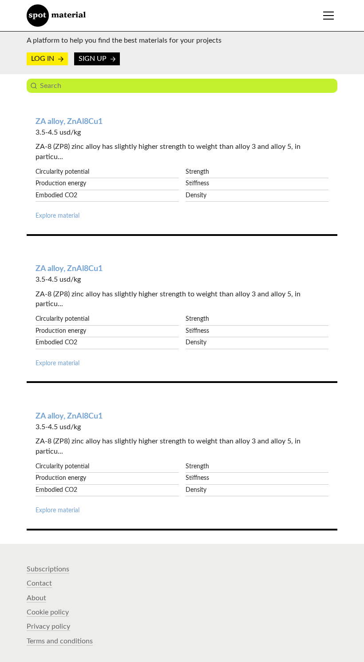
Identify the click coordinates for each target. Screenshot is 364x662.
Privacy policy (48, 626)
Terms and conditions (60, 641)
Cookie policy (48, 612)
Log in (43, 58)
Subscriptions (48, 569)
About (36, 598)
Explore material (57, 216)
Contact (39, 583)
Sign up (93, 58)
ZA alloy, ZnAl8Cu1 (69, 122)
